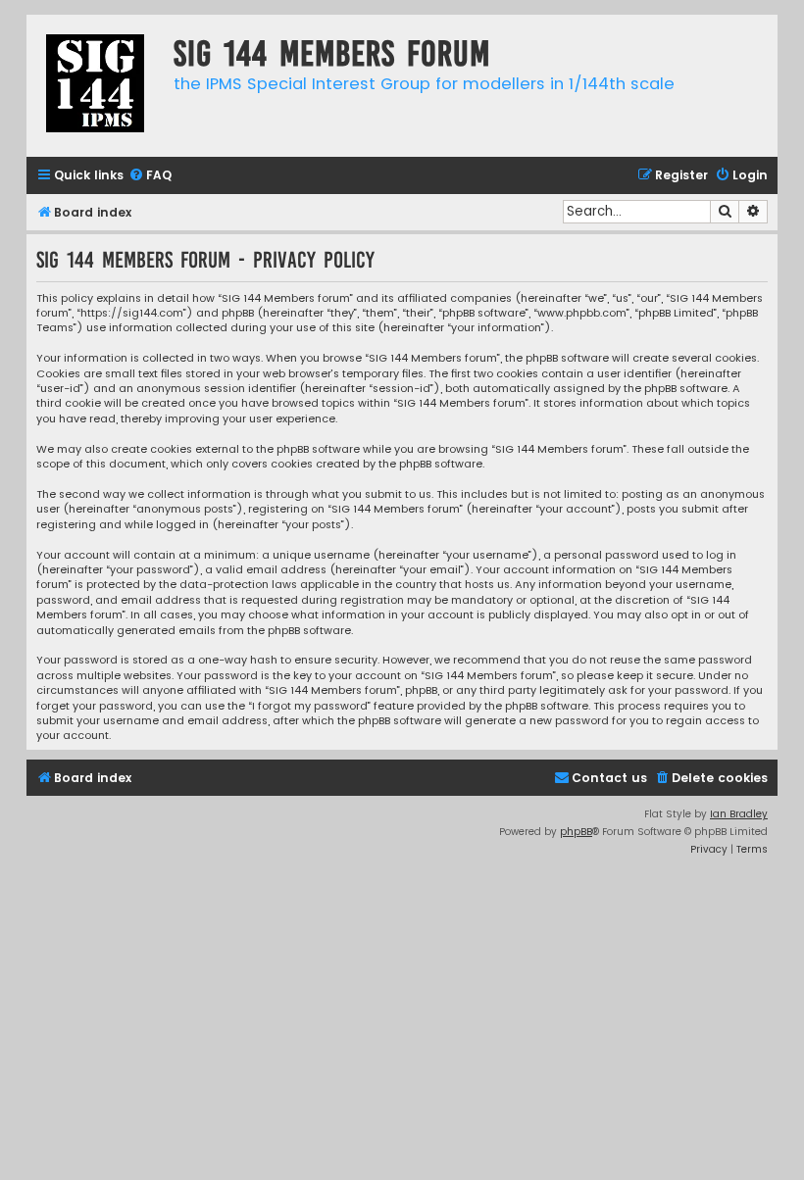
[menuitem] (150, 176)
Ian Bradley (739, 814)
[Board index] (95, 86)
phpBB (576, 831)
